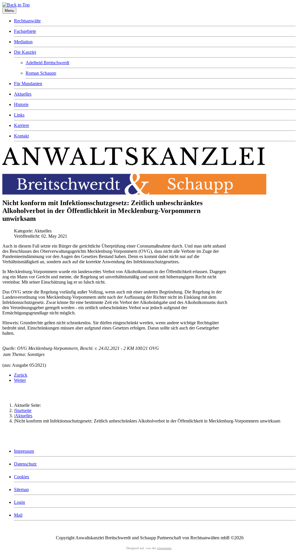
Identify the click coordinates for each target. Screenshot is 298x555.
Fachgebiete (25, 31)
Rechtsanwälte (27, 20)
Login (19, 502)
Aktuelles (22, 94)
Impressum (24, 451)
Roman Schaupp (41, 73)
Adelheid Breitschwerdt (47, 62)
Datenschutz (25, 463)
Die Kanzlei (25, 52)
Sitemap (21, 489)
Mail (18, 515)
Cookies (21, 476)
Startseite (23, 410)
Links (19, 114)
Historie (21, 104)
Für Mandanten (28, 83)
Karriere (21, 125)
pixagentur (164, 548)
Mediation (23, 41)
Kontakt (21, 135)
